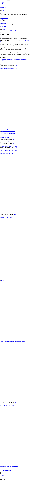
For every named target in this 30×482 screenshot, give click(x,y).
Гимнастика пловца (3, 26)
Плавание (3, 2)
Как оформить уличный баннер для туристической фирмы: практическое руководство (12, 341)
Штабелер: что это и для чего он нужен (5, 470)
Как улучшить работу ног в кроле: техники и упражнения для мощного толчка (11, 141)
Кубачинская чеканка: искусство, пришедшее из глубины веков (9, 466)
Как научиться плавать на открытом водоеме (6, 63)
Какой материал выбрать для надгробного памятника (7, 153)
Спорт (2, 3)
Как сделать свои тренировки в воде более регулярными (8, 133)
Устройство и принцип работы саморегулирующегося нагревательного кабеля (10, 30)
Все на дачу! (2, 278)
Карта (2, 4)
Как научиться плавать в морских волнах (6, 137)
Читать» (4, 10)
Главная (3, 1)
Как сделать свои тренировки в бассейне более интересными (8, 148)
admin (10, 36)
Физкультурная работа (3, 7)
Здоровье (3, 474)
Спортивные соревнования (4, 16)
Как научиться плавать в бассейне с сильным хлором (7, 129)
